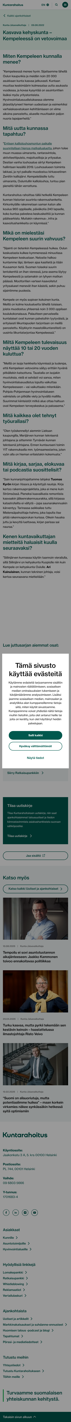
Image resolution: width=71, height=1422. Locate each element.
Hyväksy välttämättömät (35, 746)
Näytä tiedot (35, 758)
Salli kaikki (35, 735)
